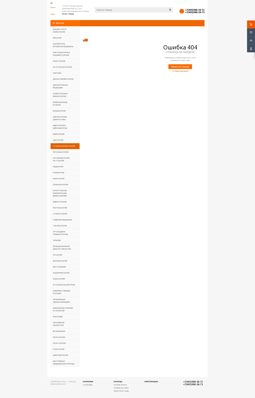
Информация (151, 381)
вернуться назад (181, 71)
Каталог (60, 23)
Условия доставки (121, 388)
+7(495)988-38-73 (195, 12)
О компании (87, 385)
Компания (88, 381)
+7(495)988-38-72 (195, 10)
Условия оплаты (120, 385)
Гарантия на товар (121, 391)
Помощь (118, 381)
